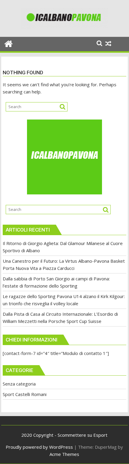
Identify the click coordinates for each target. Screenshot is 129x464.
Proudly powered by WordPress (39, 447)
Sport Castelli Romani (24, 394)
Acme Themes (64, 454)
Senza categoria (19, 384)
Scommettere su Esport (82, 435)
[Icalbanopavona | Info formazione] (8, 43)
